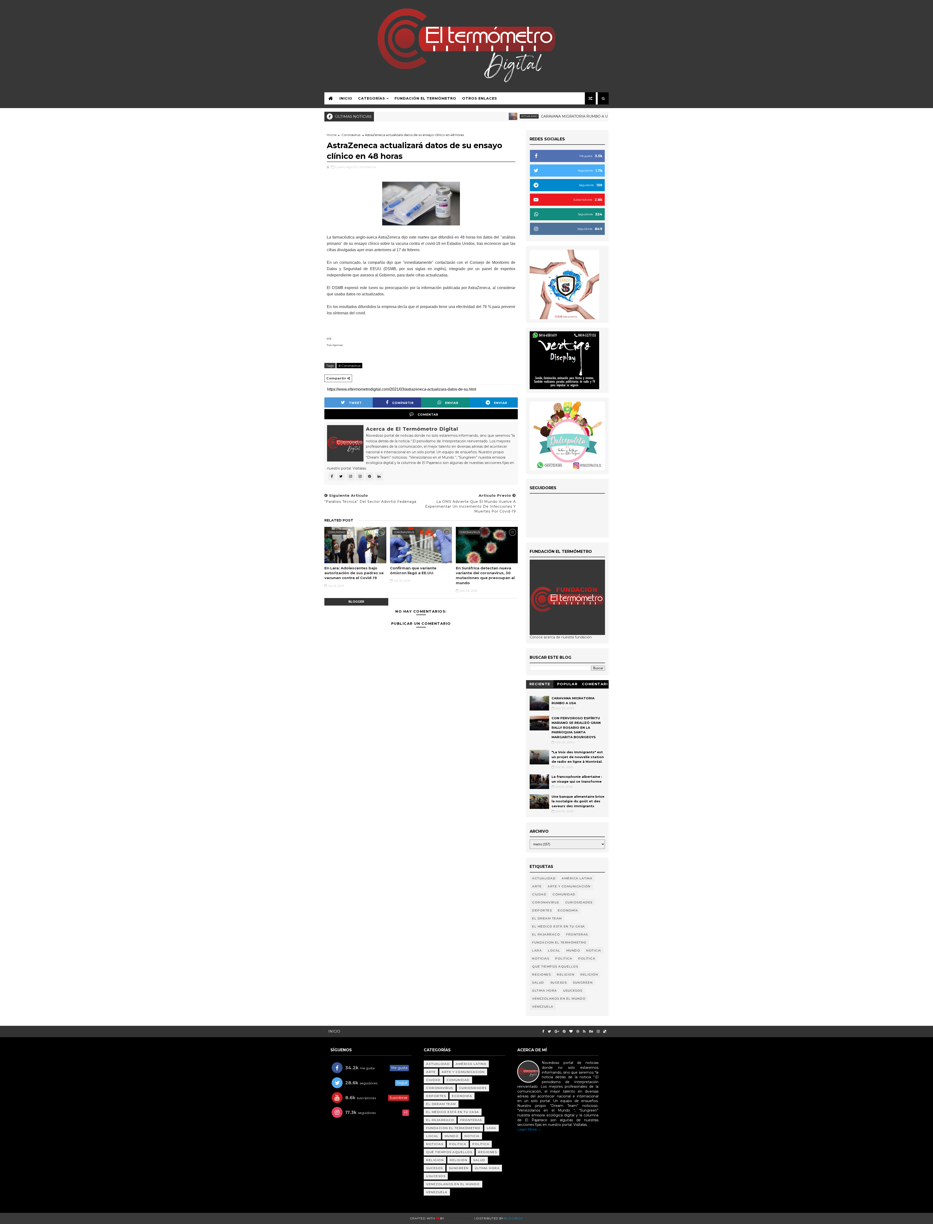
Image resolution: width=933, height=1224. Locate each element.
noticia (593, 950)
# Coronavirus (349, 366)
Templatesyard (459, 1218)
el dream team (547, 918)
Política (586, 958)
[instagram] (598, 1031)
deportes (542, 910)
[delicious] (604, 1031)
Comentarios (595, 685)
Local (554, 950)
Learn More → (529, 1129)
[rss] (584, 1031)
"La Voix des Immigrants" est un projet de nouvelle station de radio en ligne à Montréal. (578, 756)
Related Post (338, 520)
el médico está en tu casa (558, 926)
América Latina (577, 878)
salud (538, 982)
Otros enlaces (479, 98)
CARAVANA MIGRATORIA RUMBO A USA (525, 116)
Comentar (428, 414)
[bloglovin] (571, 1031)
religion (565, 974)
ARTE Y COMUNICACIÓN (569, 886)
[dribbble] (577, 1031)
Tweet (355, 403)
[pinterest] (564, 1031)
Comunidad (336, 532)
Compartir (403, 403)
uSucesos (572, 990)
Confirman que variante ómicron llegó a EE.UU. (413, 570)
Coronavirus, (367, 167)
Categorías (371, 98)
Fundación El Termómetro (425, 98)
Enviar (451, 403)
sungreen (583, 982)
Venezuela (542, 1006)
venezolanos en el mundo (559, 998)
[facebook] (543, 1031)
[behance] (591, 1031)
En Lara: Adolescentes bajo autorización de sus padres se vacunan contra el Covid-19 (354, 573)
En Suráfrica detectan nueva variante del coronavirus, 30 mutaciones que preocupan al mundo (485, 575)
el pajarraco (546, 934)
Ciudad (539, 894)
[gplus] (556, 1031)
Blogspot (513, 1218)
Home (332, 135)
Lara (537, 950)
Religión (586, 116)
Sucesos (558, 982)
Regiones (541, 974)
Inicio (345, 98)
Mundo (573, 950)
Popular (567, 684)
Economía (568, 910)
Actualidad (478, 116)
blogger (356, 601)
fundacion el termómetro (559, 942)
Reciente (539, 684)
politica (563, 958)
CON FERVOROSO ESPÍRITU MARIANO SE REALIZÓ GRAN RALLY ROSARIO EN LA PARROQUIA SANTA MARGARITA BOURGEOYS (576, 727)
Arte (537, 886)
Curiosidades (579, 902)
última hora (544, 990)
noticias (540, 958)
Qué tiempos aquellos (555, 966)
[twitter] (549, 1031)
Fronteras (577, 934)
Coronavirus (350, 135)
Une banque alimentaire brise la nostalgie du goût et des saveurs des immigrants (578, 801)
